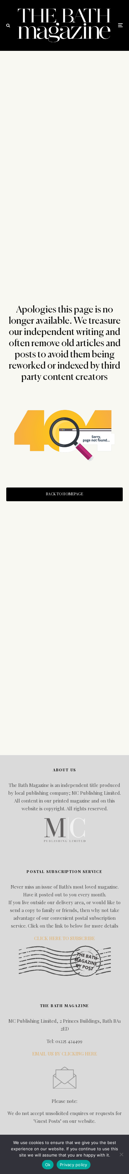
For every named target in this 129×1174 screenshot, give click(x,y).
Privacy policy (73, 1164)
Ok (48, 1164)
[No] (121, 1154)
